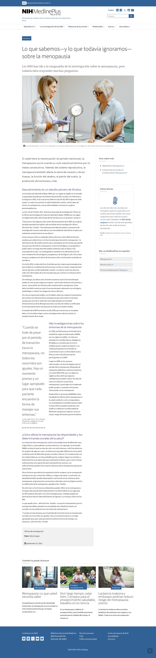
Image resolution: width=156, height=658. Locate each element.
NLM (69, 649)
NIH (74, 649)
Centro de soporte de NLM (118, 633)
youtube (128, 10)
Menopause (26, 38)
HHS (78, 649)
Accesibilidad (113, 636)
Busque (131, 16)
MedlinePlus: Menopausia (112, 166)
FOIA (81, 636)
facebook (120, 10)
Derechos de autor (86, 633)
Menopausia (105, 259)
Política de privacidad (88, 639)
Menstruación (105, 264)
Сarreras (111, 639)
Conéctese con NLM (30, 633)
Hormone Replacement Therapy (113, 270)
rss (117, 10)
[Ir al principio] (150, 650)
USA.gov (84, 649)
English (111, 10)
